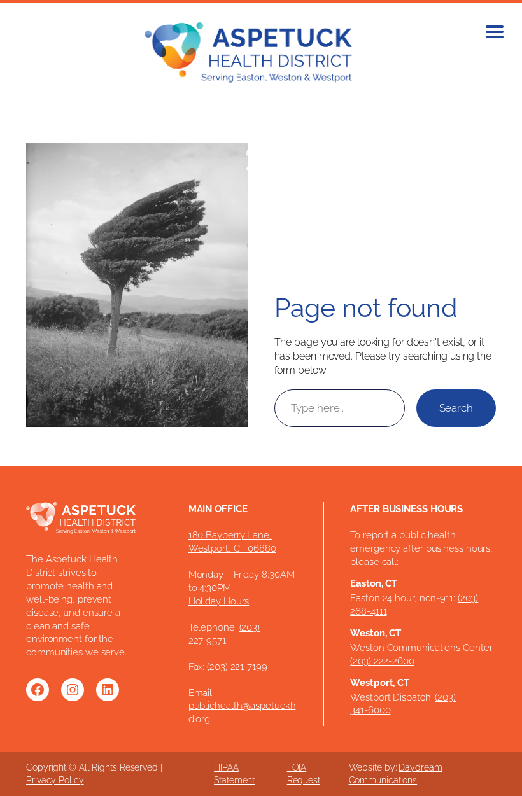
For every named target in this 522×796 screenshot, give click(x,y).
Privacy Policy (55, 780)
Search (456, 407)
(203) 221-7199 (237, 666)
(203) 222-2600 (382, 660)
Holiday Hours (219, 601)
